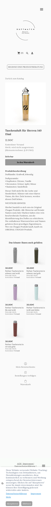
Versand (20, 144)
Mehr (8, 497)
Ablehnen (26, 503)
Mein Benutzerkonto (25, 367)
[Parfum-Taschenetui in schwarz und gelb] (36, 255)
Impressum (27, 463)
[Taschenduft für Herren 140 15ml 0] (25, 103)
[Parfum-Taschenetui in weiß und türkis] (36, 292)
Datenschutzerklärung (24, 466)
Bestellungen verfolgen (25, 375)
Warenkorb (25, 384)
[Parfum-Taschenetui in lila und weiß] (15, 292)
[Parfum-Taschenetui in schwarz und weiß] (15, 255)
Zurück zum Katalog (14, 78)
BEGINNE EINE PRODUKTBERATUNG (25, 67)
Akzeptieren (12, 503)
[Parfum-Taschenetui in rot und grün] (15, 328)
